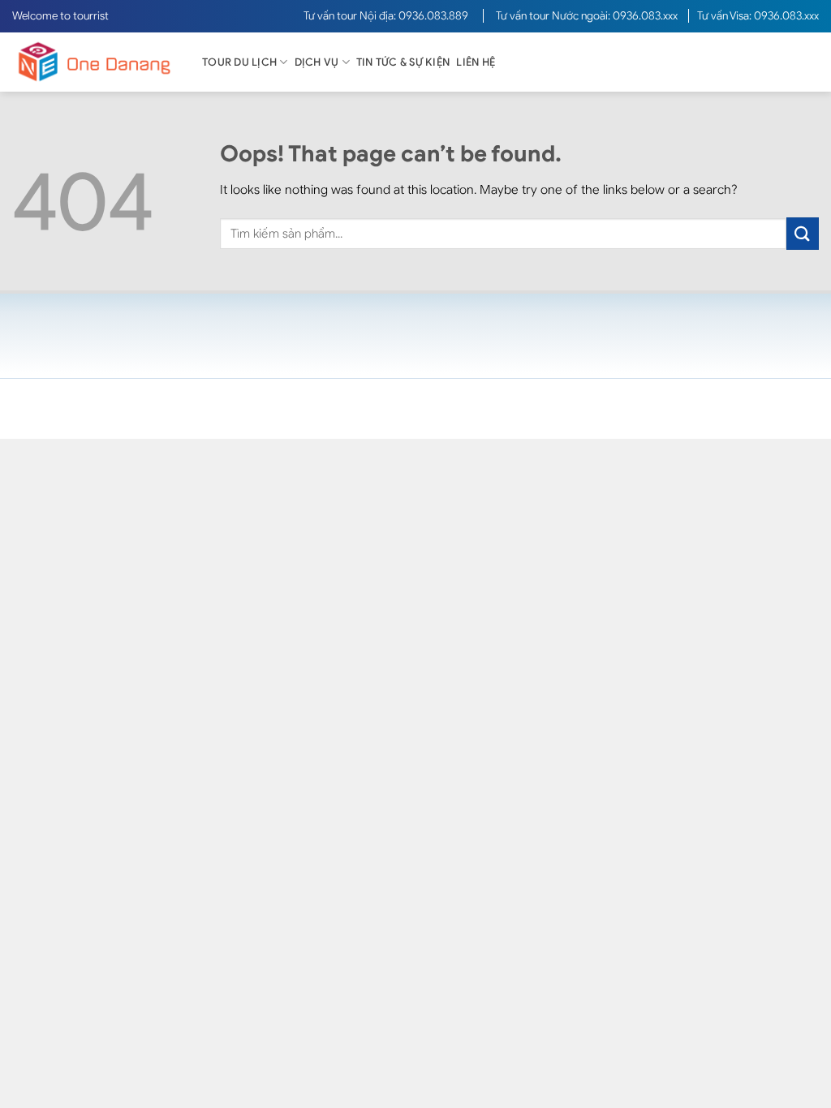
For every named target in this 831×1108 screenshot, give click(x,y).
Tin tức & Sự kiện (403, 62)
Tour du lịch (239, 62)
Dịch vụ (317, 62)
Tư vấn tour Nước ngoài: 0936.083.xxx (588, 16)
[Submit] (802, 233)
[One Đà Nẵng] (93, 62)
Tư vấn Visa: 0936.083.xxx (758, 16)
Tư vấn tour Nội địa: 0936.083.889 (387, 16)
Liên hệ (475, 62)
